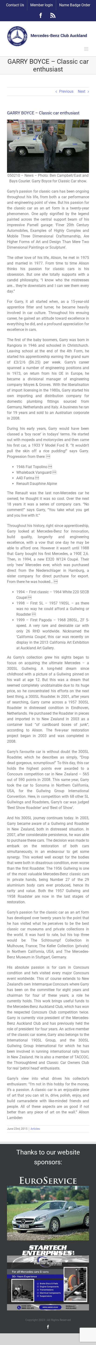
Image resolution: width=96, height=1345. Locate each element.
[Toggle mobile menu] (86, 48)
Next (81, 91)
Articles (35, 1128)
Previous (66, 91)
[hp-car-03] (48, 1187)
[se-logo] (48, 1247)
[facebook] (48, 1327)
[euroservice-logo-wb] (48, 1177)
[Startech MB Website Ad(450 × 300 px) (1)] (48, 1257)
